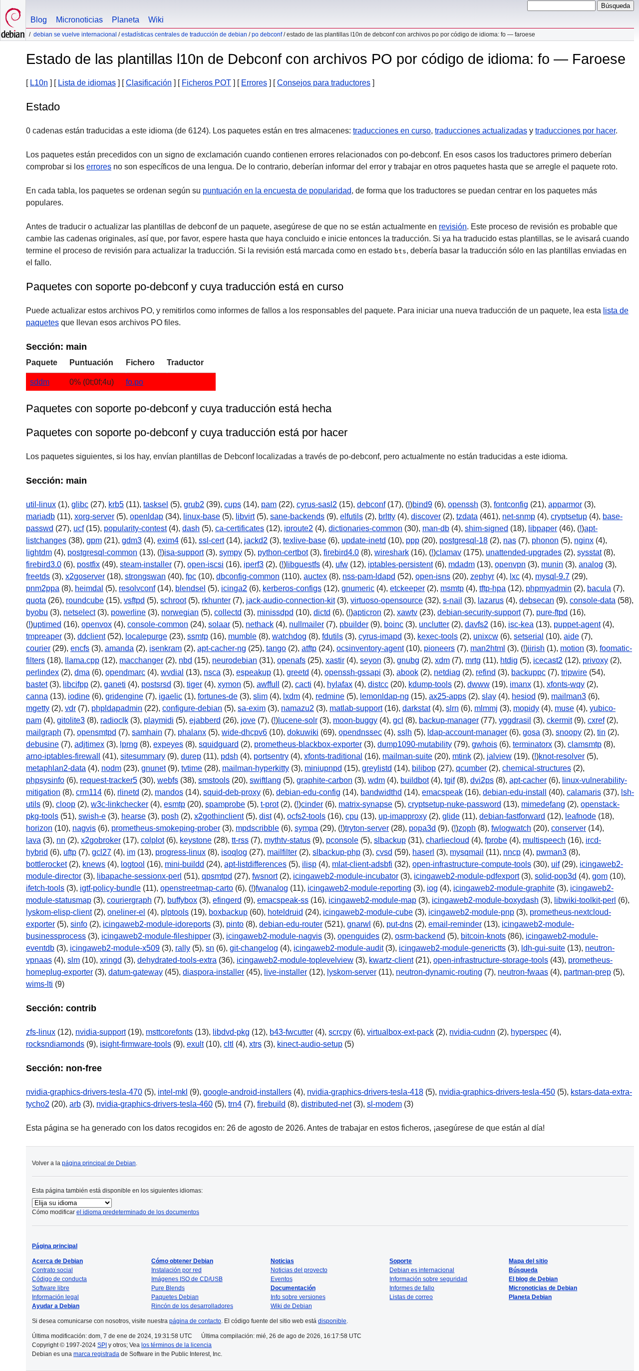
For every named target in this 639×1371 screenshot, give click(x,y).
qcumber (471, 768)
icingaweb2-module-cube (368, 912)
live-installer (285, 972)
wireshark (391, 552)
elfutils (351, 516)
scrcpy (339, 1032)
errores (98, 166)
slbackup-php (336, 852)
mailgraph (43, 732)
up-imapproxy (402, 816)
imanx (520, 684)
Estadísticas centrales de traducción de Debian (184, 34)
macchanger (141, 660)
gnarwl (359, 924)
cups (232, 504)
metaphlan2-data (56, 768)
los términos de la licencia (176, 1345)
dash (191, 528)
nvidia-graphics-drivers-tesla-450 (497, 1092)
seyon (370, 660)
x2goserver (85, 576)
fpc (191, 576)
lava (33, 840)
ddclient (91, 636)
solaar (219, 624)
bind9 (422, 504)
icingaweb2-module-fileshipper (156, 936)
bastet (36, 684)
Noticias (282, 1261)
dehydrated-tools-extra (177, 960)
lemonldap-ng (384, 696)
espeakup (253, 672)
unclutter (434, 624)
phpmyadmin (549, 588)
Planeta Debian (530, 1297)
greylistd (377, 768)
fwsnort (265, 876)
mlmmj (486, 708)
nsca (212, 672)
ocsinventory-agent (370, 648)
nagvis (84, 828)
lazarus (491, 600)
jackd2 (256, 540)
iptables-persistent (400, 564)
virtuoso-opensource (386, 600)
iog (432, 888)
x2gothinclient (219, 816)
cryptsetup (569, 516)
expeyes (168, 744)
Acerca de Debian (57, 1261)
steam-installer (146, 564)
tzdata (467, 516)
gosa (531, 732)
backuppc (528, 672)
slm (73, 960)
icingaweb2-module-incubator (345, 876)
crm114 (89, 792)
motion (572, 648)
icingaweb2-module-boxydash (485, 900)
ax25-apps (447, 696)
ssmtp (197, 636)
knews (93, 864)
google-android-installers (247, 1092)
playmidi (159, 720)
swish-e (92, 816)
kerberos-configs (292, 588)
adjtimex (89, 744)
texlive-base (304, 540)
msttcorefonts (169, 1032)
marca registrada (96, 1354)
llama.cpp (82, 660)
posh (170, 816)
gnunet (153, 768)
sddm (39, 382)
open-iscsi (205, 564)
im (131, 852)
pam (269, 504)
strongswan (145, 576)
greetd (298, 672)
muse (564, 708)
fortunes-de (218, 696)
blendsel (190, 588)
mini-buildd (184, 864)
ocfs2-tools (306, 816)
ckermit (559, 720)
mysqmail (467, 852)
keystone (196, 840)
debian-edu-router (290, 924)
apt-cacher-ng (221, 648)
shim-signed (486, 528)
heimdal (89, 588)
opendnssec (360, 732)
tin (601, 732)
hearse (133, 816)
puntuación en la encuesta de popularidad (277, 190)
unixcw (485, 636)
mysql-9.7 (552, 576)
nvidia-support (100, 1032)
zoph (467, 828)
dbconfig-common (248, 576)
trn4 (235, 1104)
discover (426, 516)
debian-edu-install (515, 792)
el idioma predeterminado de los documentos (137, 1212)
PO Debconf (267, 34)
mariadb (40, 516)
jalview (499, 756)
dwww (478, 684)
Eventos (282, 1279)
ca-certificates (239, 528)
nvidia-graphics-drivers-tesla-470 (84, 1092)
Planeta (125, 19)
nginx (584, 540)
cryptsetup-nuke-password (454, 804)
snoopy (569, 732)
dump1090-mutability (414, 744)
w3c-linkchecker (119, 804)
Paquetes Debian (175, 1297)
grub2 (194, 504)
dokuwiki (303, 732)
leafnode (580, 816)
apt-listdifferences (255, 864)
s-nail (452, 600)
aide (571, 636)
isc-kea (521, 624)
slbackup (390, 840)
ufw (341, 564)
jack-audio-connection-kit (290, 600)
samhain (147, 732)
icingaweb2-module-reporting (359, 888)
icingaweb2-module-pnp (471, 912)
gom (600, 876)
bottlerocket (46, 864)
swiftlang (265, 780)
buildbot (414, 780)
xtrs (255, 1044)
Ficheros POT (206, 82)
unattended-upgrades (524, 552)
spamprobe (225, 804)
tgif (449, 780)
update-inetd (363, 540)
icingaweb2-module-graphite (504, 888)
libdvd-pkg (231, 1032)
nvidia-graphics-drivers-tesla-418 (365, 1092)
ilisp (309, 864)
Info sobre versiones (298, 1297)
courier (38, 648)
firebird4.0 (341, 552)
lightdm (39, 552)
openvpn (510, 564)
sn (210, 948)
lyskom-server (351, 972)
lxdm (291, 696)
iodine (79, 696)
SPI (102, 1345)
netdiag (447, 672)
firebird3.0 (43, 564)
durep (191, 756)
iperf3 (254, 564)
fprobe (496, 840)
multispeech (544, 840)
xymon (229, 684)
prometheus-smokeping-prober (165, 828)
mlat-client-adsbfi (362, 864)
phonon (545, 540)
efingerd (227, 900)
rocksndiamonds (55, 1044)
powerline (128, 612)
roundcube (85, 600)
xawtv (407, 612)
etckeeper (407, 588)
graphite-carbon (324, 780)
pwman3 (551, 852)
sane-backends (297, 516)
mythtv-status (287, 840)
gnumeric (357, 588)
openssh (463, 504)
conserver (568, 828)
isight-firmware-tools (135, 1044)
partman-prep (587, 972)
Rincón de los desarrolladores (192, 1306)
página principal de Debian (99, 1163)
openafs (291, 660)
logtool (133, 864)
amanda (119, 648)
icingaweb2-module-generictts (452, 948)
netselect (79, 612)
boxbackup (228, 912)
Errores (254, 82)
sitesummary (142, 756)
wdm (376, 780)
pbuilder (353, 624)
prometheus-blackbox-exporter (308, 744)
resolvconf (137, 588)
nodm (111, 768)
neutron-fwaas (523, 972)
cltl (229, 1044)
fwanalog (272, 888)
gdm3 (132, 540)
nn (60, 840)
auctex (315, 576)
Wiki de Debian (291, 1306)
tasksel (155, 504)
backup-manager (449, 720)
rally (182, 948)
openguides (358, 936)
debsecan (536, 600)
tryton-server (367, 828)
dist (265, 816)
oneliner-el (126, 912)
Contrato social (52, 1270)
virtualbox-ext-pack (400, 1032)
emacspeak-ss (283, 900)
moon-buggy (355, 720)
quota (36, 600)
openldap (146, 516)
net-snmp (518, 516)
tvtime (191, 768)
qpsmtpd (217, 876)
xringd (111, 960)
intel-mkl (173, 1092)
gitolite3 (71, 720)
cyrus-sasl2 (317, 504)
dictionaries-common (365, 528)
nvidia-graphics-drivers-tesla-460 (154, 1104)
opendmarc (125, 672)
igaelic (170, 696)
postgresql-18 (463, 540)
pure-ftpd (552, 612)
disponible (332, 1321)
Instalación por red (176, 1270)
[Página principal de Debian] (12, 20)
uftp (69, 852)
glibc (79, 504)
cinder (312, 804)
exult (195, 1044)
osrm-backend (420, 936)
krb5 (116, 504)
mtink (461, 756)
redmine (330, 696)
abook (407, 672)
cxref (596, 720)
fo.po (134, 382)
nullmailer (306, 624)
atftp (309, 648)
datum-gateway (135, 972)
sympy (230, 552)
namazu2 (297, 708)
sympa (306, 828)
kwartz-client (391, 960)
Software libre (50, 1288)
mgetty (37, 708)
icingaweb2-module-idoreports (157, 924)
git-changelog (254, 948)
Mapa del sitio (528, 1261)
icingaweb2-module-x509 (115, 948)
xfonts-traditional (333, 756)
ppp (412, 540)
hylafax (339, 684)
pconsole (342, 840)
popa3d (422, 828)
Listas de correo (411, 1297)
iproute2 (298, 528)
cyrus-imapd (380, 636)
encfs (79, 648)
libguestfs (303, 564)
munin (552, 564)
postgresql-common (102, 552)
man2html (487, 648)
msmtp (452, 588)
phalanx (192, 732)
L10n (39, 82)
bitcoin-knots (483, 936)
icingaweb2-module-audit (338, 948)
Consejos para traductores (323, 82)
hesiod (524, 696)
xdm (442, 660)
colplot (152, 840)
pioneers (439, 648)
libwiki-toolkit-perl (585, 900)
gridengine (124, 696)
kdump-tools (430, 684)
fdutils (332, 636)
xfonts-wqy (566, 684)
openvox (96, 624)
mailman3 (568, 696)
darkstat (416, 708)
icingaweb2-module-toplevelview (295, 960)
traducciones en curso (392, 130)
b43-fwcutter (291, 1032)
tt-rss (240, 840)
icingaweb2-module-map (372, 900)
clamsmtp (585, 744)
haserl (423, 852)
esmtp (174, 804)
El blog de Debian (533, 1279)
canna (37, 696)
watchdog (289, 636)
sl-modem (384, 1104)
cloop (65, 804)
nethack (260, 624)
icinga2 (234, 588)
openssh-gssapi (352, 672)
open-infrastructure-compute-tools (471, 864)
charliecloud (447, 840)
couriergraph (129, 900)
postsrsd (156, 684)
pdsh (229, 756)
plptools (175, 912)
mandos (169, 792)
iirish (536, 648)
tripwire (574, 672)
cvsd (384, 852)
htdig (509, 660)
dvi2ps (482, 780)
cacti (303, 684)
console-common (157, 624)
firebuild (271, 1104)
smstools (214, 780)
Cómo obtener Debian (182, 1261)
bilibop (424, 768)
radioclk (114, 720)
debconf (371, 504)
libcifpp (75, 684)
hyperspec (529, 1032)
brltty (386, 516)
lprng (129, 744)
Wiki (156, 19)
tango (276, 648)
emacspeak (442, 792)
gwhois (484, 744)
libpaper (542, 528)
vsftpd (134, 600)
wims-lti (39, 984)
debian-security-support (479, 612)
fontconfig (511, 504)
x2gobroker (101, 840)
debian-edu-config (308, 792)
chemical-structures (536, 768)
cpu (351, 816)
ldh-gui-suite (543, 948)
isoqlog (234, 852)
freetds (38, 576)
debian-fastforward (512, 816)
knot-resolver (562, 756)
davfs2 (476, 624)
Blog (38, 19)
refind (486, 672)
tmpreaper (44, 636)
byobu (37, 612)
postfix (88, 564)
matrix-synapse (365, 804)
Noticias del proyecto (299, 1270)
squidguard (219, 744)
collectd (228, 612)
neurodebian (234, 660)
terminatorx (532, 744)
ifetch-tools (45, 888)
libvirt (245, 516)
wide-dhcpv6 (244, 732)
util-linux (41, 504)
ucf (78, 528)
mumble (242, 636)
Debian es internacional (421, 1270)
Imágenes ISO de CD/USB (187, 1279)
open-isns (432, 576)
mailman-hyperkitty (255, 768)
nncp (512, 852)
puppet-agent (577, 624)
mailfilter (282, 852)
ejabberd (205, 720)
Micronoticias (79, 19)
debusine (42, 744)
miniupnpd (323, 768)
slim (260, 696)
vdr (70, 708)
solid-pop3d (556, 876)
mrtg (473, 660)
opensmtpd (96, 732)
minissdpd (275, 612)
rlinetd (128, 792)
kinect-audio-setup (309, 1044)
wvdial (172, 672)
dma (82, 672)
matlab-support (355, 708)
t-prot (270, 804)
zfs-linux (40, 1032)
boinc (393, 624)
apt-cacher (528, 780)
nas (509, 540)
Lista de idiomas (87, 82)
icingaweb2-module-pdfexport (466, 876)
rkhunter (216, 600)
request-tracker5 (108, 780)
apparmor (565, 504)
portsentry (271, 756)
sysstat (589, 552)
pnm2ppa (42, 588)
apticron (367, 612)
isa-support (184, 552)
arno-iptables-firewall (63, 756)
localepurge (146, 636)
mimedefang (543, 804)
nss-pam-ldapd (368, 576)
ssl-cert (211, 540)
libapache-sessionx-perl (139, 876)
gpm (94, 540)
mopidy (526, 708)
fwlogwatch (511, 828)
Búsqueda (523, 1270)
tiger (194, 684)
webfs (167, 780)
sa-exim (252, 708)
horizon (39, 828)
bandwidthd (381, 792)
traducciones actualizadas (481, 130)
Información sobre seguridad (428, 1279)
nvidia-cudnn (472, 1032)
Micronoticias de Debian (543, 1288)
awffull (268, 684)
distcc (378, 684)
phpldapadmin (116, 708)
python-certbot (283, 552)
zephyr (482, 576)
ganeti (115, 684)
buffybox (182, 900)
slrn (452, 708)
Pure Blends (168, 1288)
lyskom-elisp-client (59, 912)
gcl (398, 720)
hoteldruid (285, 912)
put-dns (399, 924)
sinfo (78, 924)
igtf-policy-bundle (110, 888)
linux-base (201, 516)
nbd (185, 660)
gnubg (408, 660)
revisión (453, 226)
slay (489, 696)
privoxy (595, 660)
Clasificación (149, 82)
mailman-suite (407, 756)
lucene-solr (298, 720)
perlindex (42, 672)
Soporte (400, 1261)
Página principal (54, 1246)
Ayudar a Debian (55, 1306)
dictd (322, 612)
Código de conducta (59, 1279)
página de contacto (195, 1321)
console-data (593, 600)
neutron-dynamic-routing (439, 972)
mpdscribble (257, 828)
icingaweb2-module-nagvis (274, 936)
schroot (173, 600)
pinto (235, 924)
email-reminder (455, 924)
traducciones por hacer (575, 130)
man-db (435, 528)
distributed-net (326, 1104)
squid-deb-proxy (232, 792)
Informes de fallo (411, 1288)
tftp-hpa (492, 588)
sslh (404, 732)
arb (75, 1104)
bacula (599, 588)
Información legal (55, 1297)
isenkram (165, 648)
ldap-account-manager (467, 732)
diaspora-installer (213, 972)
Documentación (293, 1288)
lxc (515, 576)
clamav (448, 552)
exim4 (168, 540)
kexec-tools (437, 636)
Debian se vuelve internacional (75, 34)
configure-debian (192, 708)
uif (555, 864)
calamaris (584, 792)
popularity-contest (135, 528)
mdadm (461, 564)
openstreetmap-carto (196, 888)
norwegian (180, 612)
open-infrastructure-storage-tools (490, 960)
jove (248, 720)
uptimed (47, 624)
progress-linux (180, 852)
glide (451, 816)
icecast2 (548, 660)
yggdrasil (515, 720)
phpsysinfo (45, 780)
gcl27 (101, 852)
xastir (334, 660)
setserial (529, 636)
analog (591, 564)
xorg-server (94, 516)
